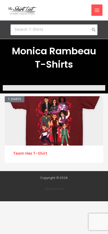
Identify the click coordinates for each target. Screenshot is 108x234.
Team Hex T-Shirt (30, 153)
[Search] (93, 30)
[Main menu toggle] (97, 10)
